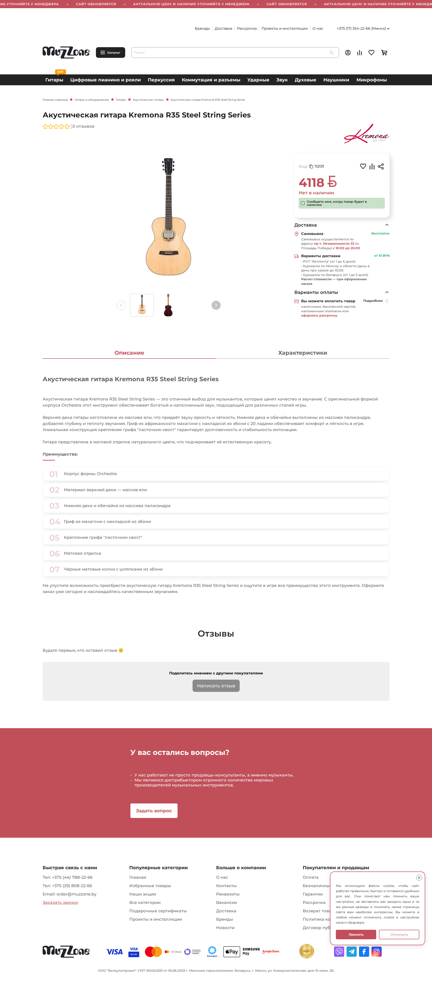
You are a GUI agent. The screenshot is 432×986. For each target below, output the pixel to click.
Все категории (145, 902)
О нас (317, 28)
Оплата (311, 877)
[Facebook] (364, 952)
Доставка (223, 28)
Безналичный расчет (325, 885)
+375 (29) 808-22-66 (72, 885)
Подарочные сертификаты (158, 910)
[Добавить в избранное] (363, 166)
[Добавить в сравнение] (372, 166)
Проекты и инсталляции (284, 28)
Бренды (202, 28)
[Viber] (339, 952)
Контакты (226, 885)
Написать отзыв (216, 685)
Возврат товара (320, 910)
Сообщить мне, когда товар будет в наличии (337, 203)
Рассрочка (247, 28)
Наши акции (142, 894)
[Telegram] (352, 952)
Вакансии (226, 902)
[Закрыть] (419, 878)
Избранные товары (150, 885)
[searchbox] (235, 52)
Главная (137, 877)
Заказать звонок (60, 902)
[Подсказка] (387, 301)
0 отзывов (83, 126)
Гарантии (313, 894)
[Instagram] (376, 952)
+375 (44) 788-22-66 (72, 877)
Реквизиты (228, 894)
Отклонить (399, 934)
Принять (356, 934)
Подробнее (373, 301)
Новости (225, 927)
